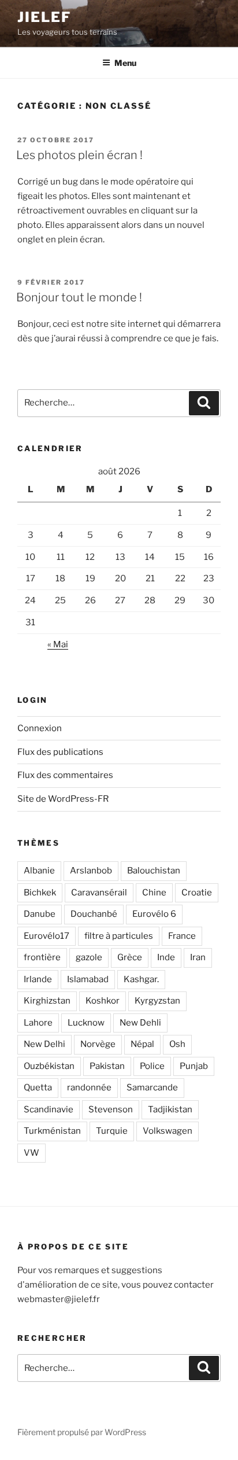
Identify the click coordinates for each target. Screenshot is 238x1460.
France (182, 936)
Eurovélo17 (46, 936)
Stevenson (110, 1109)
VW (31, 1153)
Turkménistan (52, 1131)
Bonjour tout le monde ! (79, 297)
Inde (166, 957)
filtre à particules (118, 936)
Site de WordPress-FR (63, 799)
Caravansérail (99, 892)
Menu (125, 63)
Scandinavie (48, 1109)
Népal (142, 1044)
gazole (89, 957)
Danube (39, 914)
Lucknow (86, 1022)
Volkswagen (167, 1131)
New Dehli (140, 1022)
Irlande (38, 979)
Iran (198, 957)
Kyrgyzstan (157, 1001)
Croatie (196, 892)
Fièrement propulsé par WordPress (81, 1432)
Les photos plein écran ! (79, 155)
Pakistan (107, 1066)
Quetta (38, 1087)
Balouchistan (153, 870)
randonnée (89, 1087)
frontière (42, 957)
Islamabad (88, 979)
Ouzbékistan (49, 1066)
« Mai (57, 644)
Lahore (38, 1022)
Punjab (194, 1066)
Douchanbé (93, 914)
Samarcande (152, 1087)
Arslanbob (91, 870)
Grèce (129, 957)
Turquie (112, 1131)
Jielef (44, 17)
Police (152, 1066)
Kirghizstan (47, 1001)
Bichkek (40, 892)
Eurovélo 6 (154, 914)
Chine (154, 892)
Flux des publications (60, 752)
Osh (177, 1044)
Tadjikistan (170, 1109)
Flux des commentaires (65, 775)
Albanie (39, 870)
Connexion (39, 728)
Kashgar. (141, 979)
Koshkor (102, 1001)
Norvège (98, 1044)
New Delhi (44, 1044)
